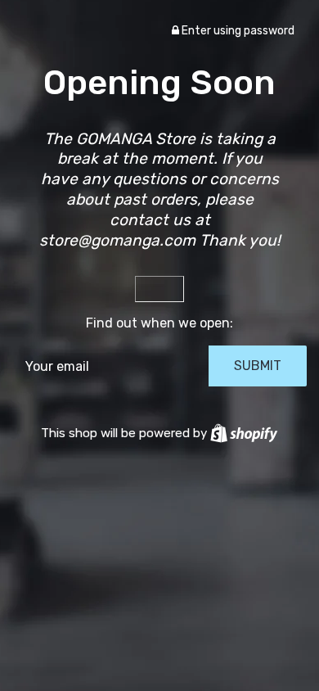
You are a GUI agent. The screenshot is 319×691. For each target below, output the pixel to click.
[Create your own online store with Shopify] (243, 433)
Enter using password (236, 31)
